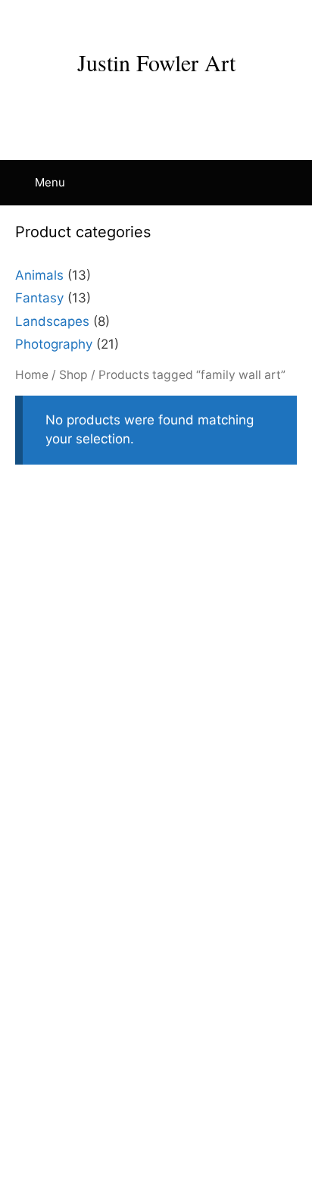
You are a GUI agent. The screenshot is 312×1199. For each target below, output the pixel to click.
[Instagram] (97, 20)
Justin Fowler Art (156, 62)
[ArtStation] (244, 20)
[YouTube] (126, 20)
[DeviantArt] (215, 20)
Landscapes (52, 321)
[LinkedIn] (156, 20)
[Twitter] (185, 20)
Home (31, 375)
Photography (53, 344)
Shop (73, 375)
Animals (39, 275)
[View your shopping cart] (292, 182)
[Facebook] (67, 20)
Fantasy (39, 297)
